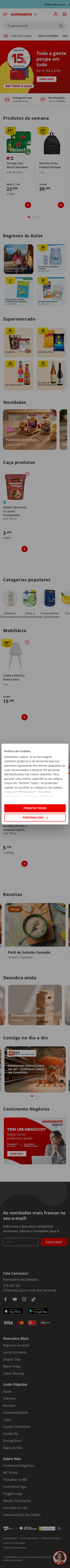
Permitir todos (35, 808)
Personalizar (33, 817)
